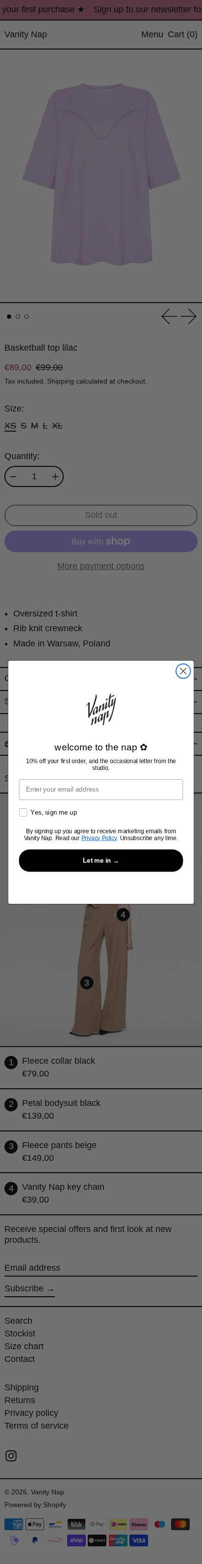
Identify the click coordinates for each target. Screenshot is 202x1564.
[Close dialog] (183, 671)
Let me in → (101, 859)
